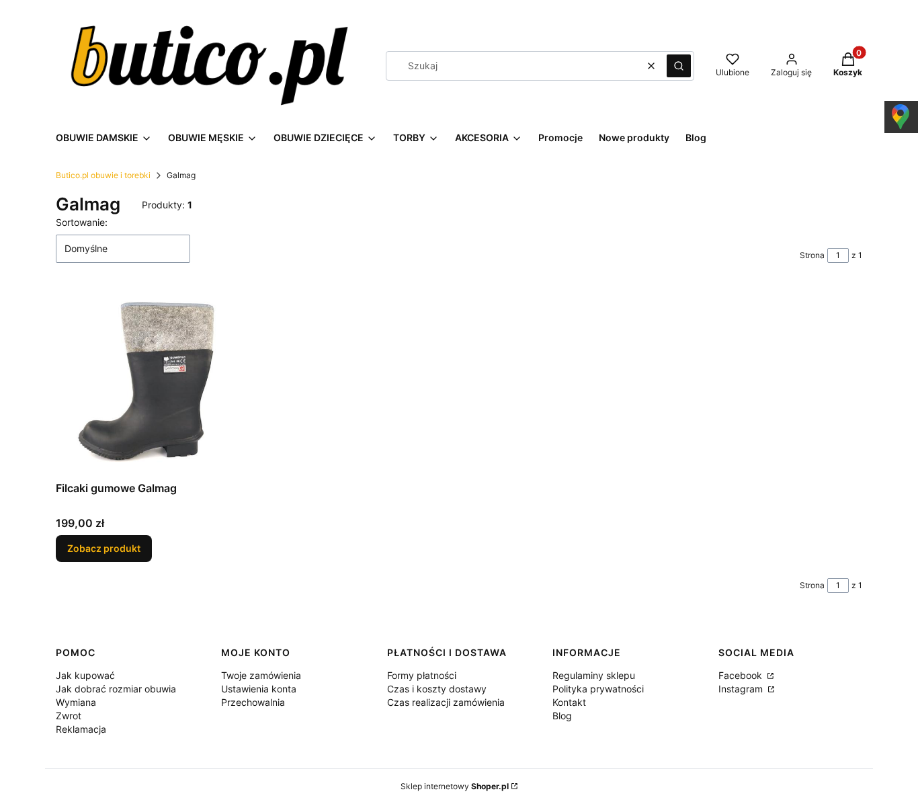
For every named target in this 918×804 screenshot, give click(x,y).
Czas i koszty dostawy (437, 688)
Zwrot (68, 715)
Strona (812, 255)
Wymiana (76, 702)
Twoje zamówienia (261, 675)
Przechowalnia (253, 702)
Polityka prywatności (598, 688)
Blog (562, 715)
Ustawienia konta (258, 688)
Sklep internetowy (455, 786)
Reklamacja (81, 729)
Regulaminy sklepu (593, 675)
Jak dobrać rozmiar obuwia (116, 688)
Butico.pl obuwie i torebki (103, 175)
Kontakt (569, 702)
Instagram (741, 688)
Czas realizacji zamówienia (446, 702)
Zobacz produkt (103, 548)
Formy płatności (421, 675)
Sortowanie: (82, 222)
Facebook (741, 675)
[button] (679, 65)
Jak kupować (85, 675)
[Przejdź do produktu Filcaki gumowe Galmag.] (148, 382)
